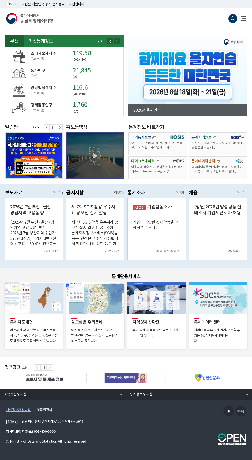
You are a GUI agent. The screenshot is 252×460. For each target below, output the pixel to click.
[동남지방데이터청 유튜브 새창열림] (228, 411)
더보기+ (58, 193)
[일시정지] (53, 127)
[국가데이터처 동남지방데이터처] (29, 19)
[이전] (110, 41)
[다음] (117, 41)
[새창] (95, 155)
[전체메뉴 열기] (241, 18)
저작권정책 (44, 410)
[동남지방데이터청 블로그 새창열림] (241, 411)
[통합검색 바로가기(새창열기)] (232, 18)
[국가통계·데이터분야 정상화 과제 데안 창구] (34, 155)
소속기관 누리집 (13, 394)
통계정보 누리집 (139, 394)
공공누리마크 (232, 439)
